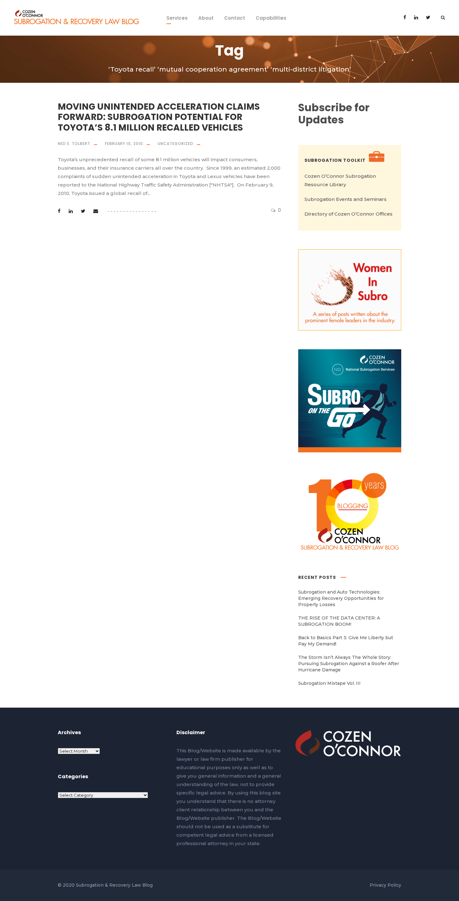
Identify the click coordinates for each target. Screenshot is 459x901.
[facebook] (404, 17)
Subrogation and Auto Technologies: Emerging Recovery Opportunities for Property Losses (341, 598)
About (206, 18)
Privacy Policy (385, 885)
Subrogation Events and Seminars (345, 199)
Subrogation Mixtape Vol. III (329, 683)
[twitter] (428, 17)
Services (177, 18)
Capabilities (271, 18)
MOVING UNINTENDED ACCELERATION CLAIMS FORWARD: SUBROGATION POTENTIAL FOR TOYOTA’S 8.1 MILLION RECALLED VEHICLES (159, 117)
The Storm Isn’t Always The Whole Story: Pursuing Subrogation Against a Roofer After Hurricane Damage (348, 664)
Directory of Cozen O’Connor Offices (348, 214)
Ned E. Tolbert (74, 143)
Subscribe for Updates (333, 113)
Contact (234, 18)
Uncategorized (175, 143)
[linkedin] (416, 17)
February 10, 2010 (124, 143)
